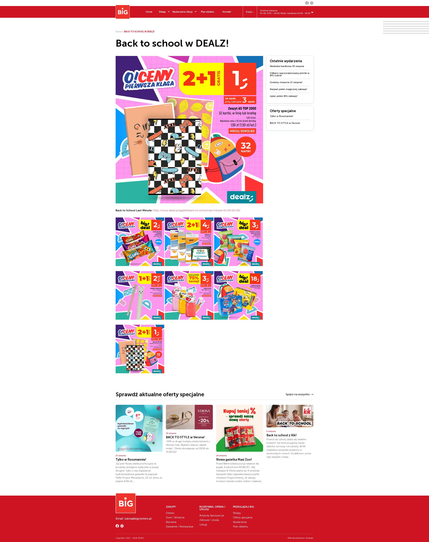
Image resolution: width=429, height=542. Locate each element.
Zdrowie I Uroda (209, 520)
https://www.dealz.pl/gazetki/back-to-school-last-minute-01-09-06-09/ (196, 210)
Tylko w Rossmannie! (281, 116)
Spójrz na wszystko (298, 394)
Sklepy (162, 12)
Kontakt (227, 12)
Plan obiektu (207, 12)
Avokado (309, 538)
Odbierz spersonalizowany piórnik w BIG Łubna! (289, 74)
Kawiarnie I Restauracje (179, 526)
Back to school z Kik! (281, 435)
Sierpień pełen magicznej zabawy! (288, 89)
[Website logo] (123, 12)
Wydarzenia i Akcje (182, 12)
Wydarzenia (240, 522)
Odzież (170, 513)
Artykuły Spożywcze (211, 515)
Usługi (203, 524)
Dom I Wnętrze (175, 517)
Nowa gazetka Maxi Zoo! (234, 459)
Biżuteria (171, 522)
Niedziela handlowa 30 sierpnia (287, 66)
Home (149, 12)
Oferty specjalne (243, 517)
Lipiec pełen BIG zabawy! (284, 96)
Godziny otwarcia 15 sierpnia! (286, 82)
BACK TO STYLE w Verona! (285, 123)
